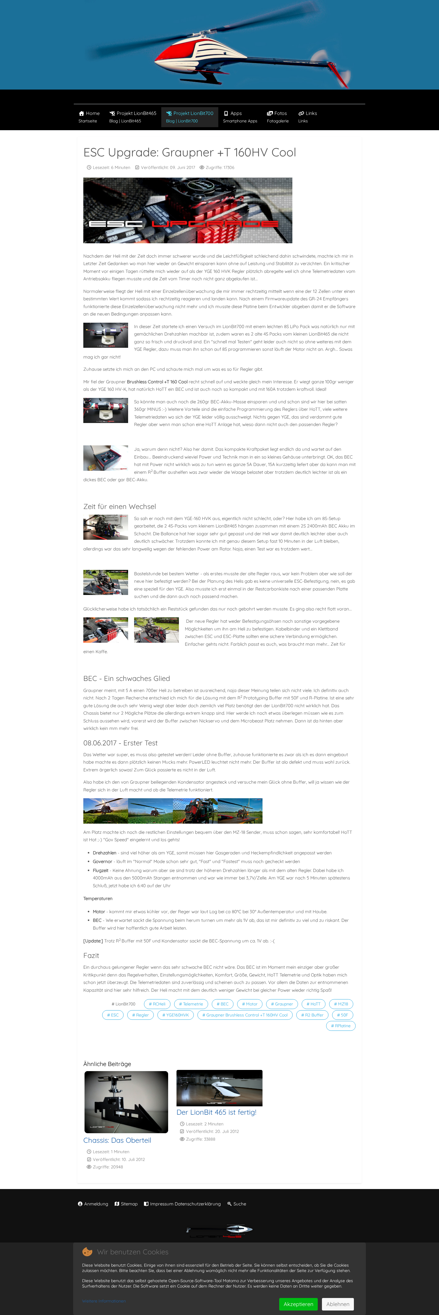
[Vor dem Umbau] (107, 527)
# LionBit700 (123, 1004)
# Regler (140, 1015)
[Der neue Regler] (107, 629)
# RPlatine (341, 1025)
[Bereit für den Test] (105, 810)
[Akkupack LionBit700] (107, 410)
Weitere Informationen (104, 1301)
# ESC (113, 1015)
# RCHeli (157, 1004)
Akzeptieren (298, 1304)
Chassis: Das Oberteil (117, 1140)
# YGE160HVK (175, 1015)
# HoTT (313, 1004)
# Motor (249, 1004)
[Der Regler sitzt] (158, 629)
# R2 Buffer (312, 1015)
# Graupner (282, 1004)
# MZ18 (341, 1004)
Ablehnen (337, 1304)
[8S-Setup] (107, 335)
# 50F (342, 1015)
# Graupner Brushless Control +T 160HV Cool (245, 1015)
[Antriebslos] (107, 582)
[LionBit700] (150, 810)
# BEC (222, 1004)
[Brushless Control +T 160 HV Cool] (107, 457)
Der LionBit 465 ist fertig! (216, 1112)
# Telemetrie (191, 1004)
